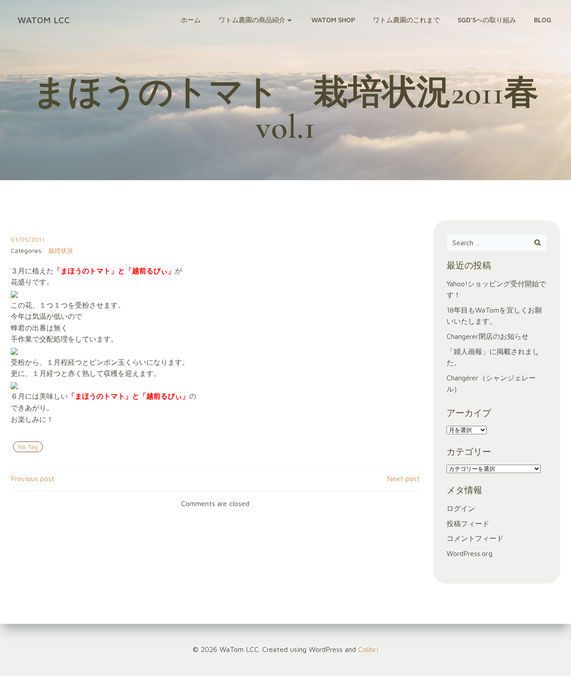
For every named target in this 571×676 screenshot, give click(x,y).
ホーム (191, 20)
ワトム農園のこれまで (406, 20)
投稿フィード (468, 523)
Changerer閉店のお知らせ (488, 336)
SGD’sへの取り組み (487, 20)
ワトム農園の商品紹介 (252, 20)
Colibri (368, 649)
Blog (542, 20)
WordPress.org (469, 553)
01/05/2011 (28, 239)
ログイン (461, 508)
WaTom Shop (333, 20)
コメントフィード (475, 538)
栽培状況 (60, 250)
